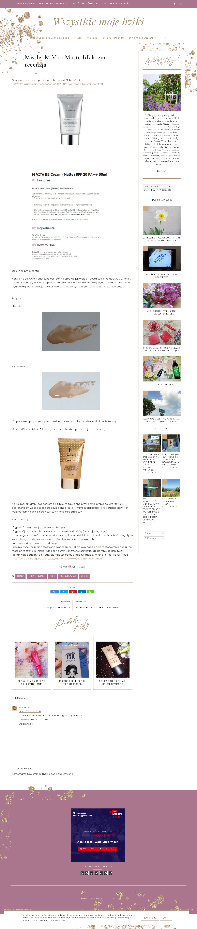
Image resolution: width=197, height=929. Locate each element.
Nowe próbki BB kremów (57, 607)
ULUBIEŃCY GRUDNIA (161, 384)
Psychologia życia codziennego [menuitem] (49, 38)
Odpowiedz (26, 724)
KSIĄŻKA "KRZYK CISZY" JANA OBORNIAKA (162, 275)
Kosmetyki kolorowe (37, 576)
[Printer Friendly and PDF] (72, 568)
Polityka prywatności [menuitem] (117, 3)
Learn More (150, 918)
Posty (149, 533)
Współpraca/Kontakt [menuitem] (86, 3)
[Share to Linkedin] (82, 592)
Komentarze (153, 538)
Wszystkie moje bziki (98, 21)
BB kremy (20, 576)
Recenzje (84, 576)
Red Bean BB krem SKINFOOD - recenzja (96, 607)
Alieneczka (25, 707)
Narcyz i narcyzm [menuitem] (113, 38)
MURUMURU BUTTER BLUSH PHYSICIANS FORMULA (162, 312)
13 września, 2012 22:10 (30, 711)
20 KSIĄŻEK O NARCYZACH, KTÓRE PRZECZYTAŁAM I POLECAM (161, 239)
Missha (52, 576)
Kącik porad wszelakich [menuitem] (143, 38)
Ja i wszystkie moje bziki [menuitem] (54, 3)
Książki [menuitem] (78, 38)
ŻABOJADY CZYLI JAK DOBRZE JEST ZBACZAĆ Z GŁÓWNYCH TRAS (162, 420)
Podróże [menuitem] (92, 38)
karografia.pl (187, 909)
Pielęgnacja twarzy (68, 576)
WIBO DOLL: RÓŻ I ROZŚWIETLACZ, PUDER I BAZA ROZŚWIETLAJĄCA (162, 349)
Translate (166, 190)
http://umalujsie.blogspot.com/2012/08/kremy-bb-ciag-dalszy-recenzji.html (57, 558)
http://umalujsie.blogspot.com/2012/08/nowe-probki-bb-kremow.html (60, 84)
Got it (166, 918)
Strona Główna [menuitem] (24, 3)
